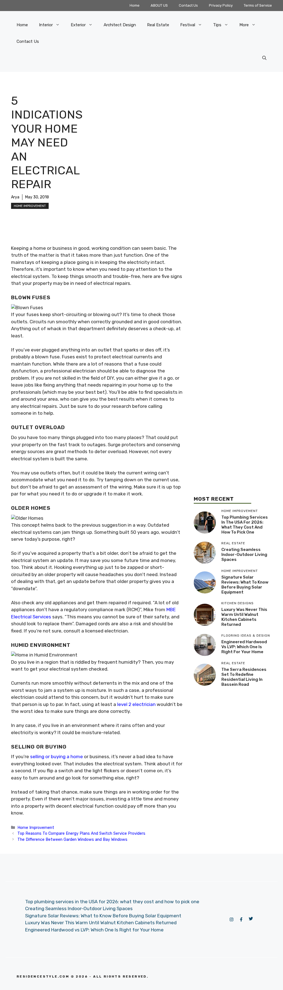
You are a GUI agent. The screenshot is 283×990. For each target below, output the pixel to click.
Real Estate (158, 24)
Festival (187, 24)
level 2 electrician (136, 704)
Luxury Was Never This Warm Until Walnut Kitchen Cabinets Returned (244, 617)
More (244, 24)
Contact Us (188, 5)
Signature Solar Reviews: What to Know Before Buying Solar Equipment (244, 585)
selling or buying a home (56, 756)
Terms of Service (258, 5)
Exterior (78, 24)
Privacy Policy (221, 5)
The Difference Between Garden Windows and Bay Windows (72, 839)
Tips (217, 24)
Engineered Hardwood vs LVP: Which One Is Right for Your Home (244, 646)
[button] (264, 58)
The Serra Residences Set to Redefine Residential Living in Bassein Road (243, 677)
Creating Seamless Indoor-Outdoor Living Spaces (244, 554)
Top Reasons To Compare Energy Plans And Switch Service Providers (81, 833)
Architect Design (120, 24)
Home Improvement (30, 206)
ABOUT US (159, 5)
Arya (15, 197)
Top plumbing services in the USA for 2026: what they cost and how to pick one (244, 525)
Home (135, 5)
